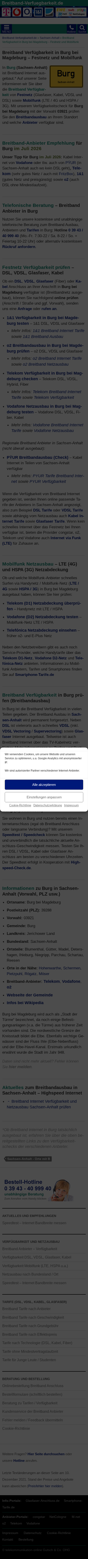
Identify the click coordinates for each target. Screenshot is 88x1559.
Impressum (71, 805)
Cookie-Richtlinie (20, 805)
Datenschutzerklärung (47, 805)
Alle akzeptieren (44, 785)
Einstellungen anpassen (44, 797)
